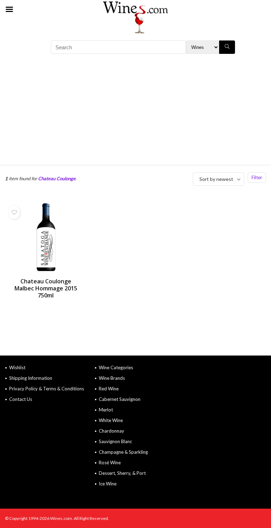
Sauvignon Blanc (115, 441)
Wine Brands (112, 378)
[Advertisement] (135, 112)
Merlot (106, 410)
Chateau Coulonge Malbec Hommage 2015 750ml (45, 288)
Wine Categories (116, 367)
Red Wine (109, 388)
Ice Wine (107, 483)
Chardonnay (111, 431)
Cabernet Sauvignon (119, 399)
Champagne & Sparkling (123, 452)
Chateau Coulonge (57, 178)
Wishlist (17, 367)
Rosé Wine (110, 462)
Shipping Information (30, 378)
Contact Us (20, 399)
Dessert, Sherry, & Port (122, 473)
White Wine (111, 420)
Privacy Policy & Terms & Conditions (46, 388)
